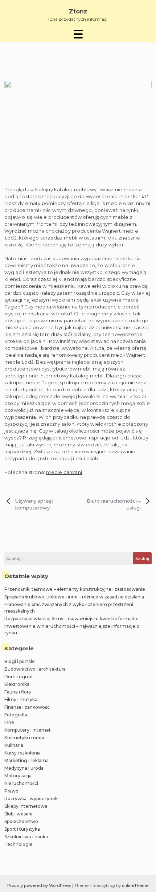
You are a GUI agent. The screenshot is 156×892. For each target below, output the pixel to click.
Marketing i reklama (26, 760)
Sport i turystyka (22, 829)
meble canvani (64, 472)
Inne (9, 722)
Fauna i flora (17, 692)
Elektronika (16, 684)
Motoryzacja (18, 775)
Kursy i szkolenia (22, 753)
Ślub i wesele (18, 814)
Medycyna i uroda (24, 768)
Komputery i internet (27, 730)
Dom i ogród (18, 676)
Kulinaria (13, 745)
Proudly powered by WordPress (39, 885)
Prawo (11, 791)
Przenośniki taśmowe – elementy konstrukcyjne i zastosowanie (74, 589)
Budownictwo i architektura (35, 669)
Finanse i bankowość (27, 707)
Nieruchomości (21, 783)
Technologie (18, 844)
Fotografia (15, 714)
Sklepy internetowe (26, 806)
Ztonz (78, 11)
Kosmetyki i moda (24, 737)
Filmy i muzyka (20, 699)
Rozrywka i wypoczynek (31, 798)
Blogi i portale (19, 661)
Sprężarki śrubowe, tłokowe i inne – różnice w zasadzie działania (74, 597)
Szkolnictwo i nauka (26, 836)
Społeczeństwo (21, 821)
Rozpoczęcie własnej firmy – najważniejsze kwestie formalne (71, 618)
